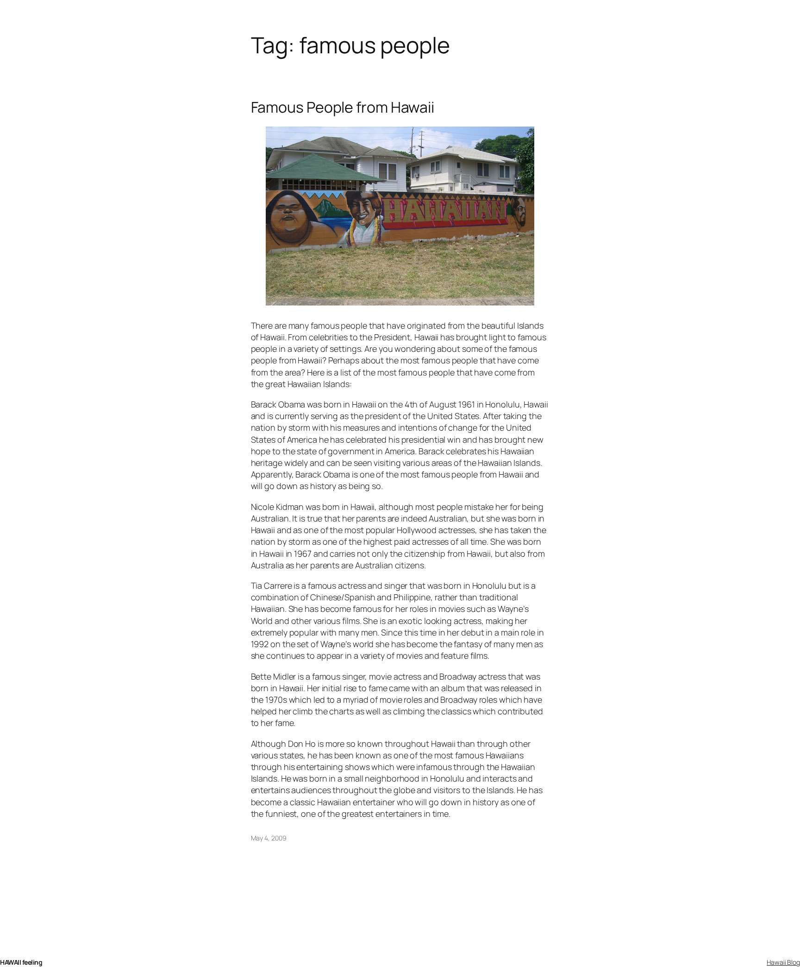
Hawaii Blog (783, 962)
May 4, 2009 (269, 837)
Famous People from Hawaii (343, 107)
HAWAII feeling (21, 962)
